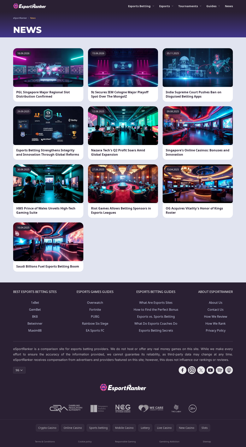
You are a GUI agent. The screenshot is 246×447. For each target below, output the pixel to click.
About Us (215, 302)
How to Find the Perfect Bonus (156, 309)
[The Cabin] (176, 408)
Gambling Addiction (169, 441)
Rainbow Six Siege (95, 323)
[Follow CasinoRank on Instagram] (192, 370)
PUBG (95, 316)
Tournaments (188, 6)
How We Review (215, 316)
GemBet (35, 309)
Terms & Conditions (45, 441)
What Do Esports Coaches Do (155, 323)
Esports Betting (139, 6)
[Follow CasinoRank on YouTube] (210, 370)
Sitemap (207, 441)
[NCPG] (123, 408)
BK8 (35, 316)
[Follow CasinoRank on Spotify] (220, 370)
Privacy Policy (216, 330)
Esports (164, 6)
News (229, 6)
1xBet (35, 302)
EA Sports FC (95, 330)
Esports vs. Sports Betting (156, 316)
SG (17, 370)
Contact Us (216, 309)
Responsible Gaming (125, 441)
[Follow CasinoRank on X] (201, 370)
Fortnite (95, 309)
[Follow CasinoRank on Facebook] (182, 370)
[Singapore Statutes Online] (99, 408)
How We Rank (215, 323)
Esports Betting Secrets (156, 330)
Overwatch (95, 302)
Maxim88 (35, 330)
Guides (211, 6)
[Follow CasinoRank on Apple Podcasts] (229, 370)
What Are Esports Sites (156, 302)
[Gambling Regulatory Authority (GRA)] (66, 408)
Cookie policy (85, 441)
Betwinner (35, 323)
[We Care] (151, 408)
